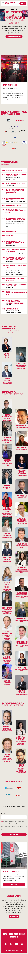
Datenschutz (14, 936)
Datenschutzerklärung (21, 826)
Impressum (22, 934)
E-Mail (3, 813)
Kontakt (5, 934)
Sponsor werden (13, 934)
